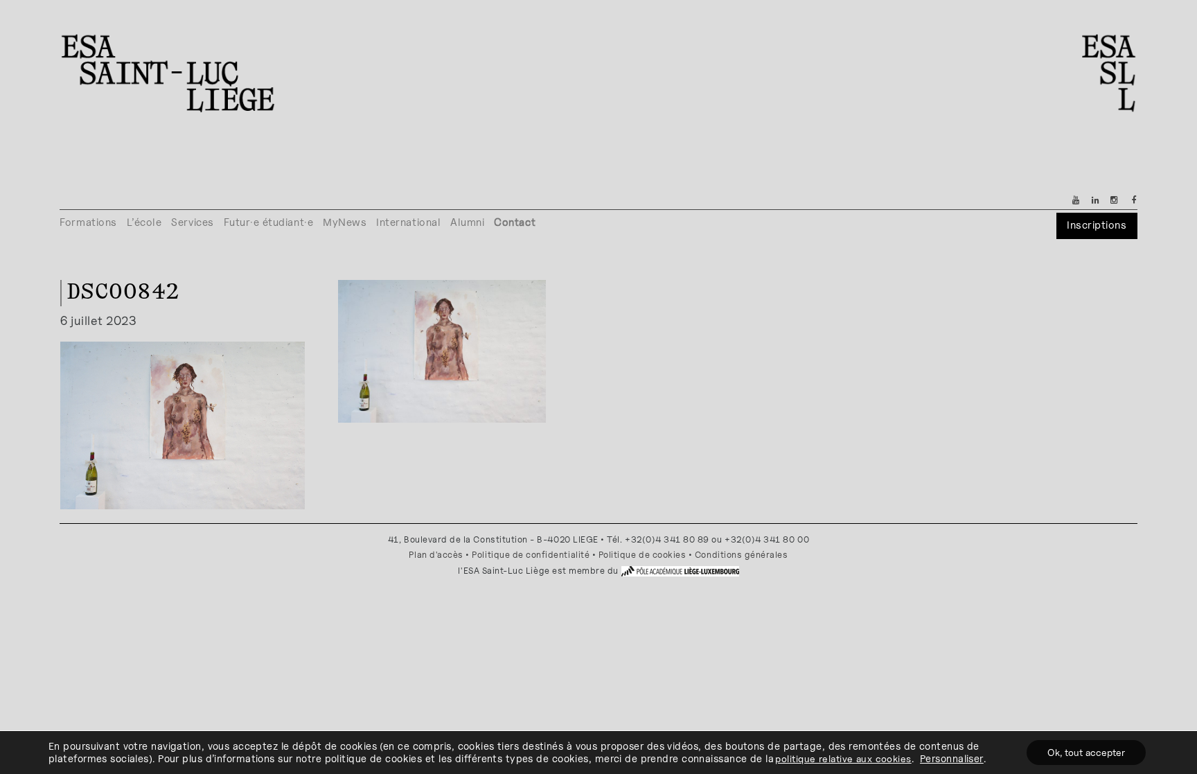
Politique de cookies (642, 554)
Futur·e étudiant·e (269, 222)
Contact (514, 222)
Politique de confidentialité (530, 554)
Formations (88, 222)
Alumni (467, 222)
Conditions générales (741, 554)
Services (192, 222)
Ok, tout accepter (1086, 752)
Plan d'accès (436, 554)
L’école (144, 222)
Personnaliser (952, 758)
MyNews (344, 222)
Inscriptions (1096, 224)
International (408, 222)
